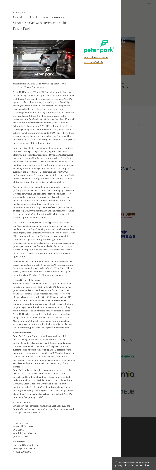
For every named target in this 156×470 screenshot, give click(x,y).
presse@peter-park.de (24, 448)
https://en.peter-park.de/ (30, 397)
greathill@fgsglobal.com (25, 432)
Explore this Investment (96, 56)
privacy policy (122, 465)
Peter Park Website (93, 62)
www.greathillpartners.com (55, 327)
